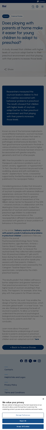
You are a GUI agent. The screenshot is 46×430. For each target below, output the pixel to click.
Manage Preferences (23, 415)
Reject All (23, 421)
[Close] (43, 398)
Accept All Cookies (23, 426)
